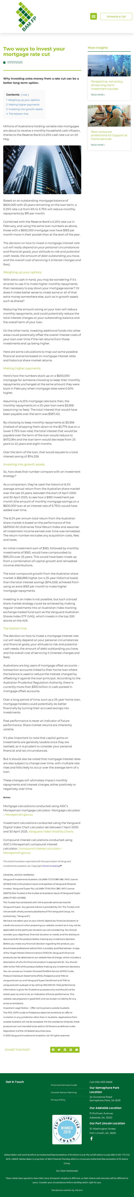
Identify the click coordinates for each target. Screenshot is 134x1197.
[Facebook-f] (91, 1139)
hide (24, 94)
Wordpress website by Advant (67, 1190)
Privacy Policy (58, 1099)
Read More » (98, 94)
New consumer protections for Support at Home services (109, 135)
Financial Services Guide (64, 1085)
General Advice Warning (64, 1092)
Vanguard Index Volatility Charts (51, 831)
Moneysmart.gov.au (19, 814)
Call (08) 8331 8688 (101, 1082)
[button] (93, 16)
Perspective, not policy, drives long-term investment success (107, 85)
